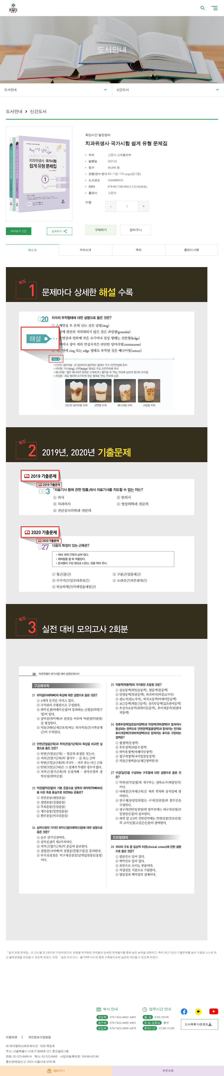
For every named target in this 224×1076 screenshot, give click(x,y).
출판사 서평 (191, 249)
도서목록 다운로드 (196, 1024)
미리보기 (16, 231)
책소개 (32, 250)
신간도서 (123, 89)
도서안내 (10, 89)
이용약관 (11, 1037)
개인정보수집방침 (39, 1037)
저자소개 (85, 249)
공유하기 (57, 231)
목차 (139, 249)
